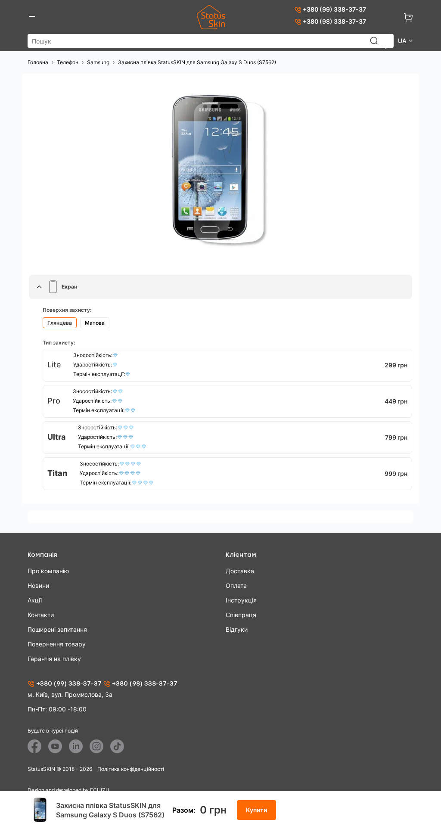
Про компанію (48, 570)
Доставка (240, 570)
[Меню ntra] (32, 17)
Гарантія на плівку (54, 658)
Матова (95, 323)
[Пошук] (378, 44)
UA (403, 40)
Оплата (236, 585)
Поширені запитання (57, 629)
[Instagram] (96, 746)
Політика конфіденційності (130, 769)
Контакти (41, 614)
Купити (256, 809)
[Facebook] (34, 746)
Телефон (67, 62)
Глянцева (59, 323)
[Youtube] (55, 746)
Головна (38, 62)
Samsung (98, 62)
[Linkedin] (76, 746)
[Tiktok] (117, 746)
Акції (35, 600)
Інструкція (241, 600)
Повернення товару (57, 644)
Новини (38, 585)
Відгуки (237, 629)
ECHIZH (99, 790)
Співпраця (241, 614)
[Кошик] (408, 17)
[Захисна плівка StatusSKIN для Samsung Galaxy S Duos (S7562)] (220, 171)
